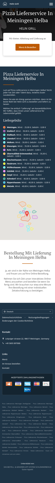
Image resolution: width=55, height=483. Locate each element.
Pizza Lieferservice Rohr (31, 427)
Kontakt (5, 368)
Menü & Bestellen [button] (27, 47)
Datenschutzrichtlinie (12, 317)
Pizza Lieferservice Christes (19, 451)
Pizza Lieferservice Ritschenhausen (35, 437)
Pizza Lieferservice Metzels (38, 424)
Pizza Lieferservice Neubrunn (35, 441)
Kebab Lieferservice (37, 451)
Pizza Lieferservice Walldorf (36, 410)
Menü (4, 359)
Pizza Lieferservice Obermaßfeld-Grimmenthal (37, 434)
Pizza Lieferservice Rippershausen (40, 414)
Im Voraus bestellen (11, 363)
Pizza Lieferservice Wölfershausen (28, 444)
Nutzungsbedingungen (38, 317)
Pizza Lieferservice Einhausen (12, 437)
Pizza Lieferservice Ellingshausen (13, 417)
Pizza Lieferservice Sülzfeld (28, 447)
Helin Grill (14, 4)
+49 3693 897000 (12, 343)
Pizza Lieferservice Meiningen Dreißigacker (16, 404)
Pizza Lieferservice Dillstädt (17, 430)
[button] (51, 4)
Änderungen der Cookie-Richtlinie (17, 320)
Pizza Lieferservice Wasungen (29, 420)
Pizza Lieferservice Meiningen (17, 407)
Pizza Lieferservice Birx (18, 424)
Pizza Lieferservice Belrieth (38, 407)
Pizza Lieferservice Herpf (37, 417)
